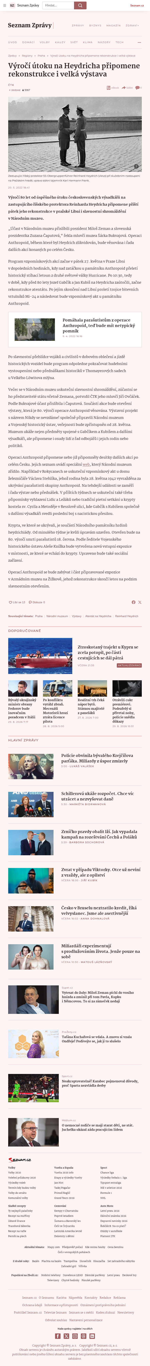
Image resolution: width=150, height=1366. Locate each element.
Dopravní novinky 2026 (113, 1221)
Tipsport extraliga (110, 1183)
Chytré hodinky (70, 1280)
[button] (75, 134)
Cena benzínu (115, 1247)
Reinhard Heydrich (126, 616)
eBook (115, 87)
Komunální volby (18, 1198)
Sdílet (129, 87)
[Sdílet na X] (140, 602)
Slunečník (85, 1261)
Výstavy (76, 616)
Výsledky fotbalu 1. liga (113, 1178)
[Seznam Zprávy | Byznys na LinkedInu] (92, 1336)
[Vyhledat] (80, 5)
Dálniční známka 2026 (113, 1216)
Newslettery (125, 1312)
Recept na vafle (17, 1231)
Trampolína (70, 1261)
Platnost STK (107, 1236)
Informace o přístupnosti (61, 1305)
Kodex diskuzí (105, 1312)
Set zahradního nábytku (121, 1261)
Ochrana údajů (32, 1305)
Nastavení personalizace (86, 1320)
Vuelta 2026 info (63, 1173)
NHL (103, 1198)
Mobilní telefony (51, 1275)
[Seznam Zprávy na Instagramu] (75, 1336)
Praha (39, 616)
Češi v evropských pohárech (74, 1252)
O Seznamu (46, 1298)
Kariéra (61, 1298)
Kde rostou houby (95, 1247)
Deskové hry (129, 1275)
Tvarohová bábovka (19, 1226)
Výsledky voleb (16, 1183)
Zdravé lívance (16, 1221)
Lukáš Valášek (82, 766)
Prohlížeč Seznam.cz (28, 1312)
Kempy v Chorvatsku (66, 1211)
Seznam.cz (137, 5)
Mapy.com (53, 1247)
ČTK (11, 84)
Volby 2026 (14, 1173)
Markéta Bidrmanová (88, 804)
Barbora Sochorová (86, 842)
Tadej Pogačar (62, 1188)
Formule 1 (106, 1193)
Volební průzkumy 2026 (22, 1178)
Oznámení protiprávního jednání (103, 1305)
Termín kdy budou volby (22, 1188)
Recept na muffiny (19, 1216)
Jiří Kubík (89, 880)
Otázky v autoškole (111, 1231)
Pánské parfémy (91, 1280)
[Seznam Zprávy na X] (66, 1336)
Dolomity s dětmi (64, 1236)
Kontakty (91, 1298)
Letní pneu (113, 1275)
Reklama (119, 1298)
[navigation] (5, 5)
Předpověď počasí (72, 1247)
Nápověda (75, 1298)
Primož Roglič (62, 1193)
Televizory (53, 1280)
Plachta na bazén (51, 1261)
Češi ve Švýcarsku (64, 1226)
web (86, 465)
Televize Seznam (55, 1312)
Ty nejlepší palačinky (20, 1211)
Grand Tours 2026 (64, 1198)
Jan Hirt (58, 1183)
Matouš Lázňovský (96, 962)
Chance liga (107, 1173)
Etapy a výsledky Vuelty (68, 1178)
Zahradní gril (68, 1266)
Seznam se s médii (81, 1312)
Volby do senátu (17, 1193)
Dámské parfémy (95, 1275)
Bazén (35, 1261)
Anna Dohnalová (95, 918)
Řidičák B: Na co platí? (113, 1226)
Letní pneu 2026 (109, 1211)
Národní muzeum (57, 616)
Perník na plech (17, 1236)
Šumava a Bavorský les (67, 1221)
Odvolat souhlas (56, 1320)
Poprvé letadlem (63, 1216)
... (139, 41)
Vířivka (83, 1266)
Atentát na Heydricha (98, 616)
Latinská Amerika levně (68, 1231)
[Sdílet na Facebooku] (134, 602)
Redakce (105, 1298)
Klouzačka (99, 1261)
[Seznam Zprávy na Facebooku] (58, 1336)
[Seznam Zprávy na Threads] (83, 1336)
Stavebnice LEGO (73, 1275)
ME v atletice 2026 (111, 1188)
